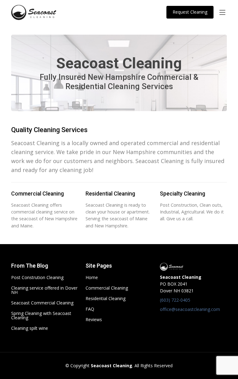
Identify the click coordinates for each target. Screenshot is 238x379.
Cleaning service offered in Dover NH (44, 290)
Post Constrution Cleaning (37, 277)
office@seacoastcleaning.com (190, 309)
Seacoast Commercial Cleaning (42, 303)
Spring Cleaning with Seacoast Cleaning (41, 315)
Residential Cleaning (106, 298)
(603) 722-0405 (175, 300)
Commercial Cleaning (107, 288)
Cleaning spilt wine (29, 328)
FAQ (90, 309)
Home (92, 277)
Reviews (94, 319)
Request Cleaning (190, 12)
